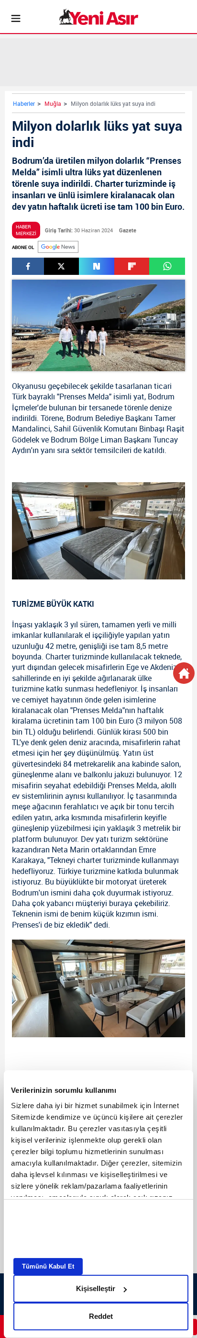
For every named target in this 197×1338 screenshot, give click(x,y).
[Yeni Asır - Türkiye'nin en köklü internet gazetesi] (98, 17)
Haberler (24, 103)
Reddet (101, 1316)
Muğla (52, 103)
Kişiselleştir (95, 1288)
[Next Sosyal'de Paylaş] (96, 266)
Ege (132, 667)
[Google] (58, 247)
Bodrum (161, 396)
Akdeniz (163, 667)
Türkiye (69, 871)
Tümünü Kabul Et (48, 1266)
